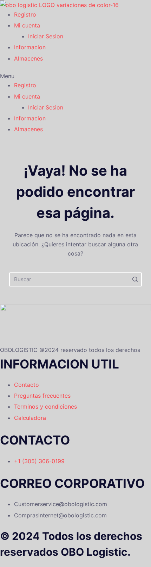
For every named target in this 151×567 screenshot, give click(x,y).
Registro (25, 14)
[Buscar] (135, 279)
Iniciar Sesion (45, 36)
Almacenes (28, 58)
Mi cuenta (27, 25)
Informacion (30, 47)
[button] (66, 76)
